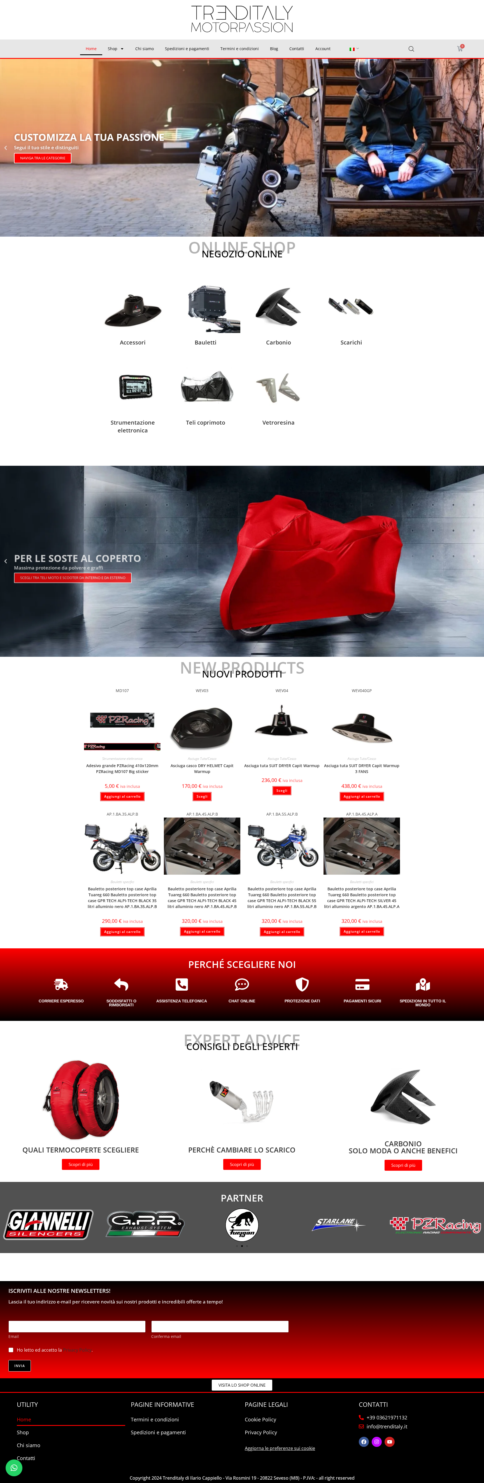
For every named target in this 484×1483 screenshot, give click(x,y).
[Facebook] (364, 1442)
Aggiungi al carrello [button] (122, 796)
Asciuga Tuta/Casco (202, 758)
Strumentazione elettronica (122, 758)
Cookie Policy (260, 1419)
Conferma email (166, 1336)
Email (13, 1336)
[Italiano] (352, 49)
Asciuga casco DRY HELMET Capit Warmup (202, 768)
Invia (19, 1365)
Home (91, 48)
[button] (5, 148)
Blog (274, 48)
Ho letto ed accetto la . (55, 1350)
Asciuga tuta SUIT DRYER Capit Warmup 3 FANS (361, 768)
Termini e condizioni (239, 48)
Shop (112, 48)
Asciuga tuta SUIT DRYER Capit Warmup (282, 765)
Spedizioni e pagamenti (187, 48)
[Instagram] (377, 1442)
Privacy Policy (77, 1350)
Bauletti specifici (122, 881)
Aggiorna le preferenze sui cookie (280, 1448)
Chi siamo (144, 48)
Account (323, 48)
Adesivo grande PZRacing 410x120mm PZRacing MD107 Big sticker (122, 768)
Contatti (296, 48)
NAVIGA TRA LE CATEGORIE (42, 157)
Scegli (202, 796)
